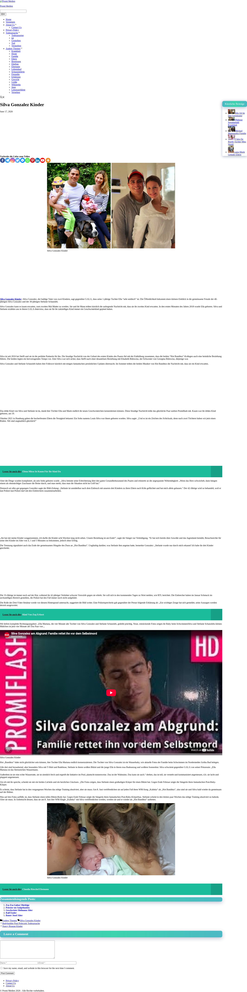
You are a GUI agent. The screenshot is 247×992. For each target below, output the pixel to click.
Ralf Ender (11, 913)
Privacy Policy (12, 30)
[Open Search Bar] (2, 97)
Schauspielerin (18, 72)
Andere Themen (13, 48)
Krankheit (15, 51)
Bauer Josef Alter (14, 915)
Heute (14, 54)
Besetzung (16, 61)
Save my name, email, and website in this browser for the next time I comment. (38, 968)
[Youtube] (42, 160)
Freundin (15, 74)
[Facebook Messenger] (22, 160)
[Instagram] (12, 160)
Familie (14, 56)
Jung (13, 87)
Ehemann (15, 66)
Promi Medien (6, 6)
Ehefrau (15, 64)
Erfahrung (16, 77)
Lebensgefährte (18, 90)
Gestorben (16, 40)
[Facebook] (2, 160)
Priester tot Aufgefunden (18, 907)
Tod (13, 43)
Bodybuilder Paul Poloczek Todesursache (21, 923)
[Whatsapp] (27, 160)
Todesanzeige (17, 35)
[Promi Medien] (7, 1)
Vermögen (10, 22)
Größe (14, 82)
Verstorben (16, 45)
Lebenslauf (16, 69)
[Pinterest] (32, 160)
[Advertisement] (111, 134)
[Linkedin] (37, 160)
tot (12, 38)
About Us (10, 25)
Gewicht (15, 79)
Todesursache (12, 33)
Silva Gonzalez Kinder (11, 299)
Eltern (14, 59)
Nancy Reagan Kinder (12, 926)
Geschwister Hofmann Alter (19, 910)
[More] (48, 160)
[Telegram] (7, 160)
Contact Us (16, 27)
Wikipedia (16, 84)
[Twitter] (17, 160)
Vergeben (15, 92)
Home (8, 19)
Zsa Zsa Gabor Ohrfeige (17, 905)
